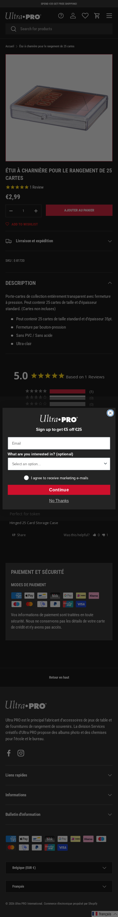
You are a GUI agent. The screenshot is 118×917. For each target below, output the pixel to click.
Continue (59, 489)
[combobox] (57, 464)
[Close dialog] (110, 413)
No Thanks (59, 501)
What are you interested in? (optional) (40, 454)
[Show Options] (105, 464)
